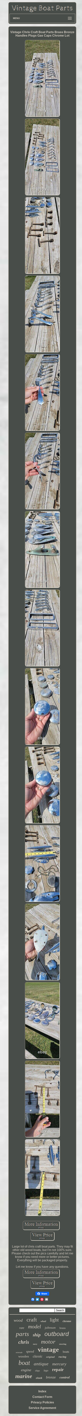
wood (18, 1320)
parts (22, 1333)
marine (23, 1376)
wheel (43, 1321)
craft (32, 1320)
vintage (48, 1349)
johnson (50, 1327)
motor (48, 1341)
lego (46, 1370)
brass (62, 1327)
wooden (23, 1356)
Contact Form (42, 1396)
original (50, 1356)
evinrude (19, 1352)
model (34, 1326)
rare (21, 1327)
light (54, 1320)
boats (66, 1351)
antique (41, 1363)
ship (37, 1334)
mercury (59, 1364)
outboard (56, 1333)
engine (26, 1370)
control (64, 1377)
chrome (67, 1321)
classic (37, 1356)
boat (24, 1362)
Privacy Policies (42, 1402)
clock (39, 1378)
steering (62, 1344)
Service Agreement (42, 1408)
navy (35, 1344)
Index (42, 1391)
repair (58, 1369)
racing (62, 1356)
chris (23, 1342)
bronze (51, 1377)
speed (30, 1351)
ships (37, 1370)
